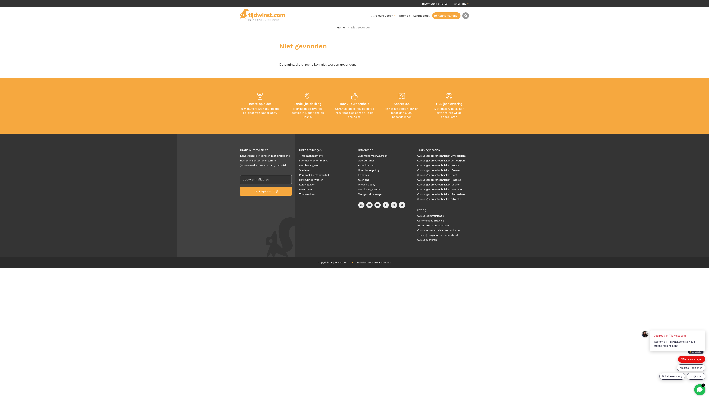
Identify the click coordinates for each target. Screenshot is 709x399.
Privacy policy (366, 184)
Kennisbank (421, 15)
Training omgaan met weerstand (437, 234)
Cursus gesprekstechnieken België (438, 165)
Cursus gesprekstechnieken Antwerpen (441, 160)
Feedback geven (309, 165)
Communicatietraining (430, 220)
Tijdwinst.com (339, 262)
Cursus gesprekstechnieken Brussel (438, 170)
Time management (311, 155)
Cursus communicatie (430, 215)
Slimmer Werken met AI (313, 160)
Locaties (363, 174)
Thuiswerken (307, 194)
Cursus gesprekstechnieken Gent (437, 174)
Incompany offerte (435, 3)
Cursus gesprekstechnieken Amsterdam (441, 155)
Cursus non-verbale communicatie (438, 230)
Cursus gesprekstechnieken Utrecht (439, 198)
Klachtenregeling (368, 170)
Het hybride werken (311, 179)
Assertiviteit (306, 189)
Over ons (460, 3)
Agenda (404, 15)
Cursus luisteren (427, 239)
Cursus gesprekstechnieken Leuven (438, 184)
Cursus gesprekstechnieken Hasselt (439, 179)
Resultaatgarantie (369, 189)
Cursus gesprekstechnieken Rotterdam (441, 194)
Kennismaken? (447, 15)
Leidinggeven (307, 184)
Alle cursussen (382, 15)
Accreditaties (366, 160)
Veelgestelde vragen (370, 194)
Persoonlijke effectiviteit (314, 174)
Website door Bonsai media (374, 262)
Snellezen (305, 170)
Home (341, 27)
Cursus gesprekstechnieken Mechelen (440, 189)
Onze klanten (366, 165)
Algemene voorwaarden (373, 155)
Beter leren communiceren (433, 225)
